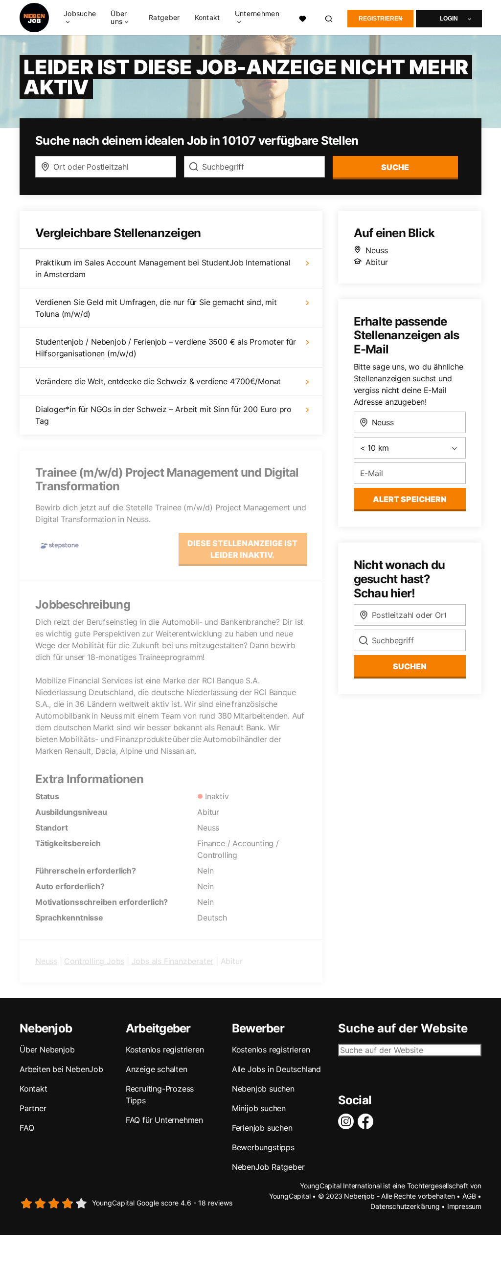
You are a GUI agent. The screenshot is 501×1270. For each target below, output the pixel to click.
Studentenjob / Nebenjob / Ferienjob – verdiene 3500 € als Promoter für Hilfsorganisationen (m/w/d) (165, 347)
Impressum (464, 1206)
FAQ (27, 1128)
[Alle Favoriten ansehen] (302, 17)
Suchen (410, 666)
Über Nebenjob (47, 1049)
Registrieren (381, 18)
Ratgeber (164, 18)
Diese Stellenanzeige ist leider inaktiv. (242, 549)
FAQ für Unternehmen (164, 1120)
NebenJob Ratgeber (268, 1167)
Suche (395, 167)
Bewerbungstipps (263, 1147)
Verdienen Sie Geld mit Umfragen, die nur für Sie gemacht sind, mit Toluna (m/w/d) (156, 308)
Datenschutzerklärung (404, 1206)
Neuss (46, 961)
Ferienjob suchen (262, 1128)
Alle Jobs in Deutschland (276, 1069)
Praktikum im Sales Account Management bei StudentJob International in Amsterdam (163, 268)
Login (449, 18)
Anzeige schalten (156, 1069)
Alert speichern (410, 499)
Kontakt (207, 18)
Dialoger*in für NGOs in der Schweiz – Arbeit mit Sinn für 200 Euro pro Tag (163, 415)
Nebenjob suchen (263, 1089)
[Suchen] (329, 17)
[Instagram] (348, 1121)
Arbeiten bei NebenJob (61, 1069)
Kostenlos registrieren (165, 1049)
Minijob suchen (259, 1108)
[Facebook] (367, 1121)
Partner (33, 1108)
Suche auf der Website (403, 1028)
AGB (469, 1196)
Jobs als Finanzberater (173, 961)
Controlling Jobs (94, 961)
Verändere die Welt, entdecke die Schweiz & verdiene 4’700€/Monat (158, 381)
